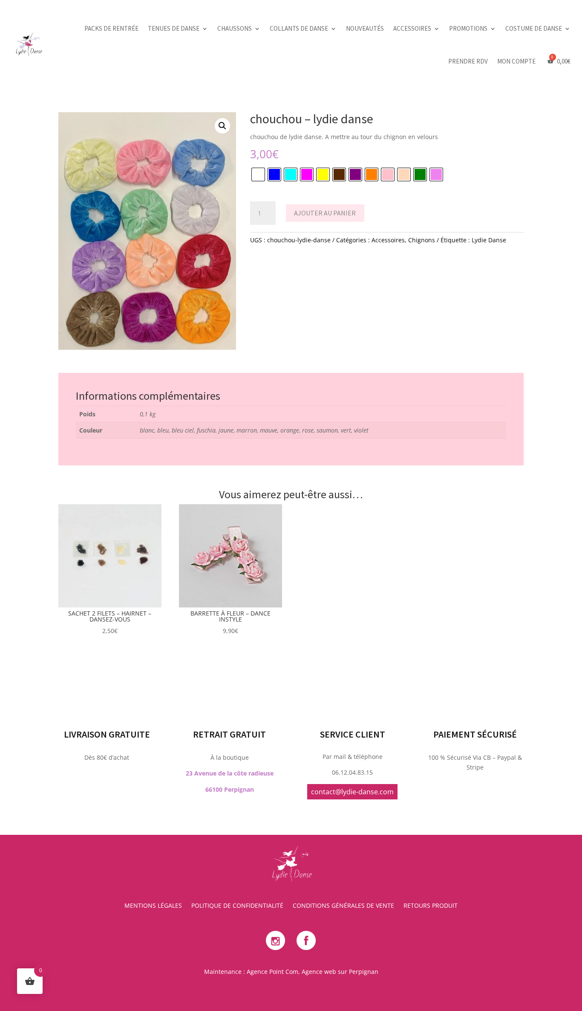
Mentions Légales (153, 906)
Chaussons (234, 28)
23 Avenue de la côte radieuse (230, 773)
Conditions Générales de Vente (343, 906)
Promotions (468, 28)
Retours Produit (430, 906)
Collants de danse (299, 28)
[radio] (258, 174)
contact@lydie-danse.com (352, 791)
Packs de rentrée (111, 28)
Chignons (421, 240)
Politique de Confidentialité (237, 906)
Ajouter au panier (325, 213)
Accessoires (412, 28)
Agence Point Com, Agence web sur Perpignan (312, 971)
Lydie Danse (489, 240)
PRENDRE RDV (468, 61)
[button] (222, 126)
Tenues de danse (173, 28)
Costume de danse (533, 28)
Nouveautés (365, 28)
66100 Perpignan (229, 789)
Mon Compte (516, 61)
